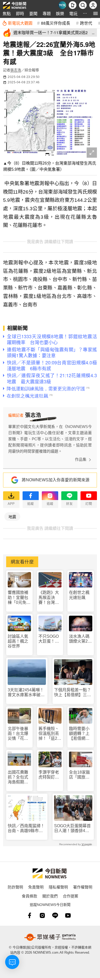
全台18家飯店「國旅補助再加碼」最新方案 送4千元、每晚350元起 (80, 775)
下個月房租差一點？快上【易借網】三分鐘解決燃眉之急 (72, 692)
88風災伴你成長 (55, 23)
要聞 (33, 13)
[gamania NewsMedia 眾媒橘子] (50, 937)
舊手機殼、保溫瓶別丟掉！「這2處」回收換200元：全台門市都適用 (48, 733)
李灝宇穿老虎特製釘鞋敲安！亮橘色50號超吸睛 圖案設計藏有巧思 (48, 775)
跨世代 (86, 23)
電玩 (73, 13)
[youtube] (68, 915)
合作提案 (70, 896)
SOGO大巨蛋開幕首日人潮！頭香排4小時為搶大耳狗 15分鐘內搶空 (73, 828)
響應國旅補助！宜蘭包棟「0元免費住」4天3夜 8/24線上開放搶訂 (19, 597)
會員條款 (29, 896)
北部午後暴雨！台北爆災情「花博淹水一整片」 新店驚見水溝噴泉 (19, 733)
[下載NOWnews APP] (72, 5)
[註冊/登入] (93, 5)
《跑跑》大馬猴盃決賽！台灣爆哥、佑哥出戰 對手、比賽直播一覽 (48, 597)
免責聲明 (36, 887)
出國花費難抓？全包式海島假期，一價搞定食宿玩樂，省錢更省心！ (18, 777)
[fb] (29, 915)
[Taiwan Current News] (62, 5)
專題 (47, 13)
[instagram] (42, 915)
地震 (12, 516)
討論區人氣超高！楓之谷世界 (18, 641)
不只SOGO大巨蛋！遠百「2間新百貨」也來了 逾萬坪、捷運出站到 (50, 639)
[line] (55, 915)
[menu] (95, 13)
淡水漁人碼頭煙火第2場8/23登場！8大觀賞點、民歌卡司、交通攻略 (80, 639)
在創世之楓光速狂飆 (79, 595)
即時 (20, 13)
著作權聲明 (82, 887)
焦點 (7, 13)
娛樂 (60, 13)
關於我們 (50, 896)
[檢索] (83, 5)
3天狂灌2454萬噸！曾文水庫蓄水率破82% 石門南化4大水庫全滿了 (26, 692)
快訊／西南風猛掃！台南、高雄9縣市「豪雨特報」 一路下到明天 (26, 828)
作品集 (80, 459)
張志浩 (15, 70)
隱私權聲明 (58, 887)
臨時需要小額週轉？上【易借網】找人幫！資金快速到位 (79, 733)
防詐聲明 (15, 887)
